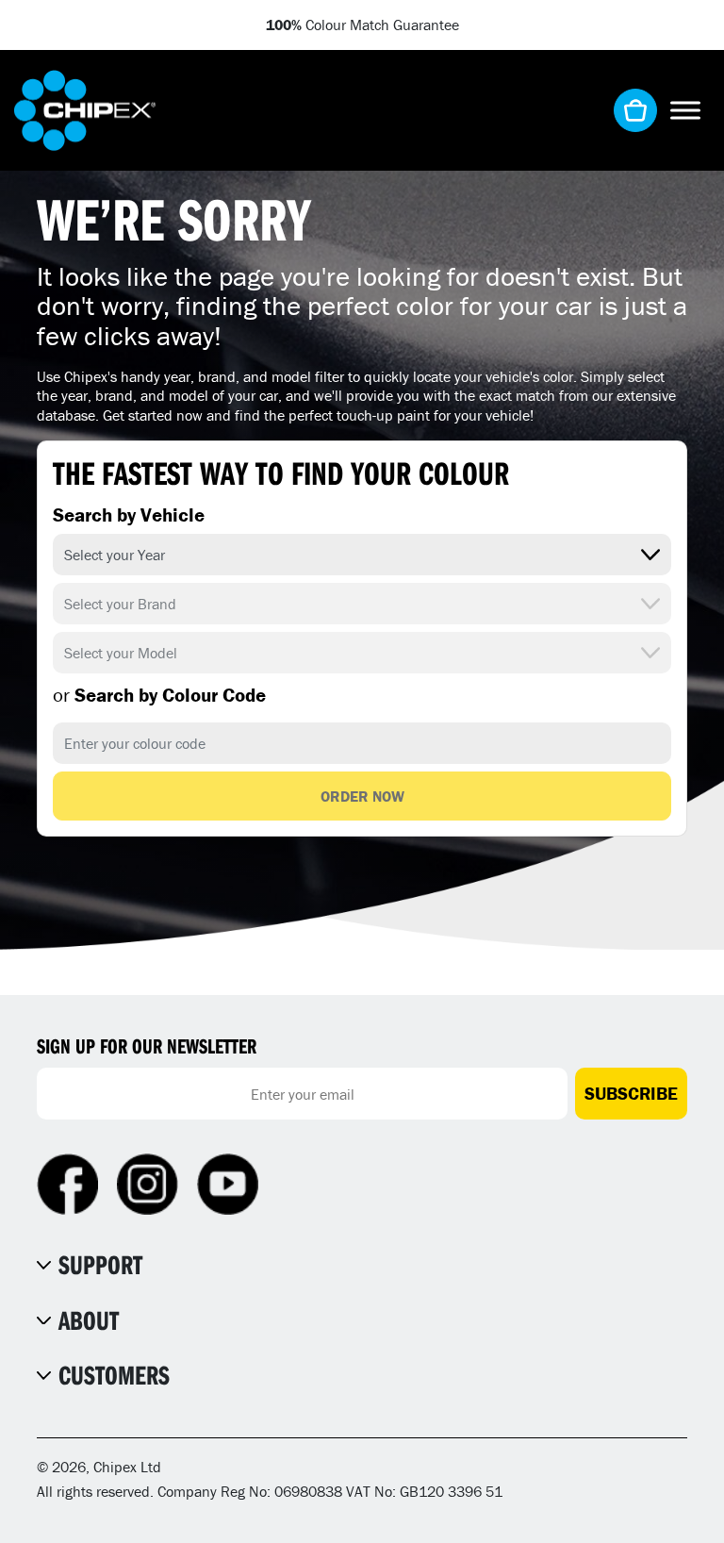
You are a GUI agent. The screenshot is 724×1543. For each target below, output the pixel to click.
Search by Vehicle (129, 515)
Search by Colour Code (159, 695)
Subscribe (631, 1093)
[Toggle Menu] (685, 110)
